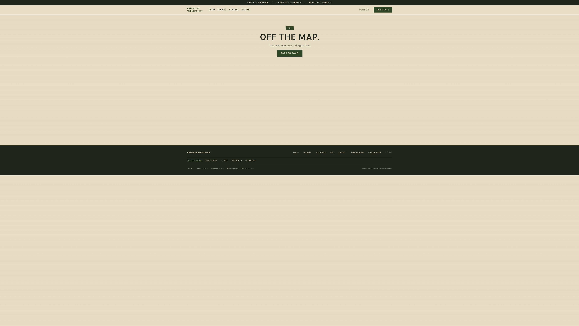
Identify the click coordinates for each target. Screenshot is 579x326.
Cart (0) (364, 10)
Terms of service (248, 168)
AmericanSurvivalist (195, 9)
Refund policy (202, 168)
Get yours (383, 10)
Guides (222, 10)
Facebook (250, 160)
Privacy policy (232, 168)
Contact (190, 168)
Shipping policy (217, 168)
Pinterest (236, 160)
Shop (212, 10)
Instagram (212, 160)
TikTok (224, 160)
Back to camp (289, 53)
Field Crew (357, 152)
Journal (234, 10)
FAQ (332, 152)
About (245, 10)
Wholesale (374, 152)
